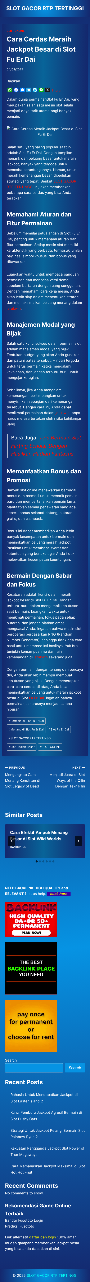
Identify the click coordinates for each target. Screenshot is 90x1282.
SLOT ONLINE (16, 30)
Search (11, 1060)
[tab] (37, 861)
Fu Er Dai (36, 698)
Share (55, 90)
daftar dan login (42, 1237)
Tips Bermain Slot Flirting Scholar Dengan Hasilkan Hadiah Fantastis (46, 446)
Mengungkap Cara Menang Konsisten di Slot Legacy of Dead (22, 777)
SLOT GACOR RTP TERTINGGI (30, 738)
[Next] (78, 841)
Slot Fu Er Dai (59, 729)
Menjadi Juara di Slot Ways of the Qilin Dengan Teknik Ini (67, 777)
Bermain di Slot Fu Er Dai (26, 721)
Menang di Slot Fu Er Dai (26, 729)
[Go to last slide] (11, 841)
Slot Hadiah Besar (22, 746)
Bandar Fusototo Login (24, 1220)
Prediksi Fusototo (19, 1226)
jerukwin (41, 657)
